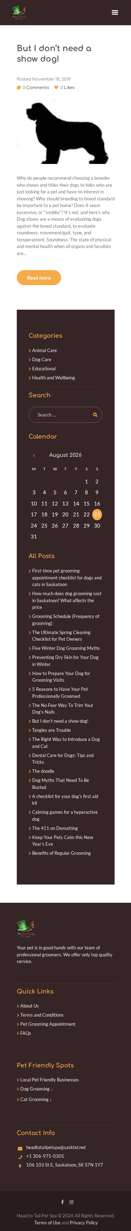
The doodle (43, 771)
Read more (39, 278)
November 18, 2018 (51, 79)
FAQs (25, 1033)
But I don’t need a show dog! (60, 721)
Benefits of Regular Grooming (61, 853)
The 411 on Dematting (55, 828)
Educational (44, 368)
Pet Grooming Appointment (47, 1024)
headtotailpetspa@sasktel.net (56, 1147)
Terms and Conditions (42, 1015)
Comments (36, 87)
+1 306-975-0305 (45, 1156)
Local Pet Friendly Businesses (49, 1079)
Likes (67, 87)
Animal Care (44, 350)
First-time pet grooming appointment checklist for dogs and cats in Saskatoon (67, 577)
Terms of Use (47, 1222)
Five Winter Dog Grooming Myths (66, 648)
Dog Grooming (35, 1089)
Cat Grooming (34, 1099)
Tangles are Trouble (51, 730)
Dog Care (41, 359)
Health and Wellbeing (53, 377)
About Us (29, 1006)
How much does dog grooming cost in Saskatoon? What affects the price (67, 600)
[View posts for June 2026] (34, 455)
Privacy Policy (84, 1222)
